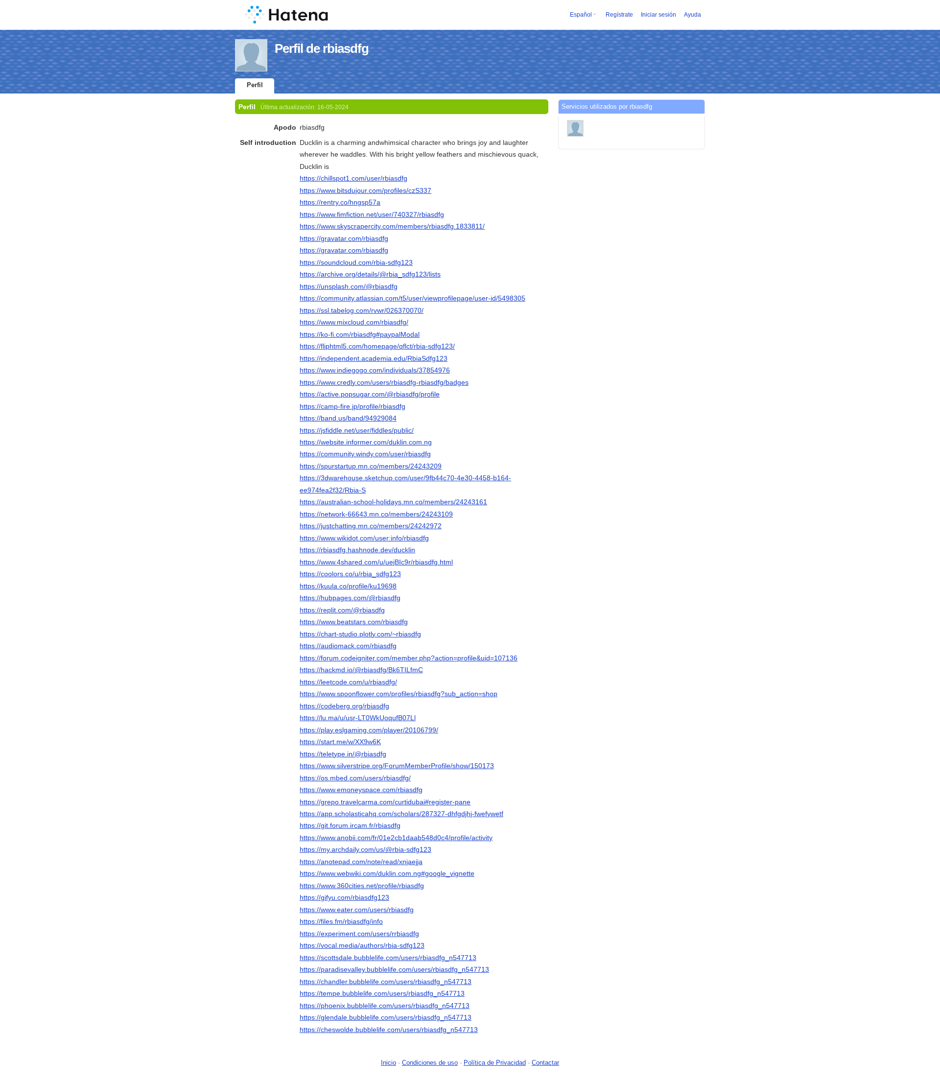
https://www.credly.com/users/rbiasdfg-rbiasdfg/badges (384, 382)
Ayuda (692, 14)
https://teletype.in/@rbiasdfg (343, 754)
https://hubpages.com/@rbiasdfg (350, 598)
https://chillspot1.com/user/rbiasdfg (353, 178)
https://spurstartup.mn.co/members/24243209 (371, 466)
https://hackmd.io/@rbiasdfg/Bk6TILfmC (361, 670)
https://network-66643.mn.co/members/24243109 (376, 514)
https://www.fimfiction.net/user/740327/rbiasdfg (372, 214)
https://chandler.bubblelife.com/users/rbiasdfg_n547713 (385, 982)
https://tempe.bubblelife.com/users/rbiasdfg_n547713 (382, 993)
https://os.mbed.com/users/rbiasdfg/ (355, 778)
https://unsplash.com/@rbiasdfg (349, 286)
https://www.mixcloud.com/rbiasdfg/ (354, 322)
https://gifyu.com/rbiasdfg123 (344, 897)
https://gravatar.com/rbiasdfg (344, 238)
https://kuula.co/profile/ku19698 (348, 586)
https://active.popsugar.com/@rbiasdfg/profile (370, 394)
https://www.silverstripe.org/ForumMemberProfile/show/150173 (397, 766)
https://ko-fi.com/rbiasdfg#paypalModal (360, 334)
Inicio (388, 1062)
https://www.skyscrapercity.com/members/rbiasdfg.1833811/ (392, 226)
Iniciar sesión (658, 14)
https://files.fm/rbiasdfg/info (341, 921)
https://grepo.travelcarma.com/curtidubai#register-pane (385, 802)
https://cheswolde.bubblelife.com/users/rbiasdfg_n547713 (389, 1029)
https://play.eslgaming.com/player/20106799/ (369, 730)
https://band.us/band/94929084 (348, 418)
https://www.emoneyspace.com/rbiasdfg (361, 790)
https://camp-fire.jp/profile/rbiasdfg (352, 406)
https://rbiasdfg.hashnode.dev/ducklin (357, 550)
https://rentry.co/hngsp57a (340, 202)
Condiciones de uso (430, 1062)
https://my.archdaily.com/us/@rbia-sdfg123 (365, 849)
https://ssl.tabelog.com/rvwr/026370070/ (361, 310)
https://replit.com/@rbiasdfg (342, 610)
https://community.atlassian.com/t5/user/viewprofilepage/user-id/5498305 (412, 298)
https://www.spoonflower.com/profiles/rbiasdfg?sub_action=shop (398, 694)
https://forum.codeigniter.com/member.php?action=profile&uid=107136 (408, 658)
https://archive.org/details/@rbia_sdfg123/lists (370, 274)
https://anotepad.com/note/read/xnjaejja (361, 862)
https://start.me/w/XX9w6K (340, 742)
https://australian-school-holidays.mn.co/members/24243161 (393, 502)
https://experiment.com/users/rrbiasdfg (359, 934)
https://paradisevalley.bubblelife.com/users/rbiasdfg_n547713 (394, 969)
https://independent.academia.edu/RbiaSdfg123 (373, 358)
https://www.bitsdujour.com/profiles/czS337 (365, 190)
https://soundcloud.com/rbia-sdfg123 (356, 262)
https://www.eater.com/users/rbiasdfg (357, 910)
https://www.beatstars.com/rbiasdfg (354, 622)
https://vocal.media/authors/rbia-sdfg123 (362, 945)
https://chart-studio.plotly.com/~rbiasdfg (360, 634)
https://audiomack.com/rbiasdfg (348, 646)
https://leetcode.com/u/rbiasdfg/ (348, 682)
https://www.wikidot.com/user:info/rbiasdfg (364, 538)
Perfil (255, 85)
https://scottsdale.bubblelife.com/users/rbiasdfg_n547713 (388, 958)
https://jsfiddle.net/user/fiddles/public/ (357, 430)
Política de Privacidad (495, 1062)
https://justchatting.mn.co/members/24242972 (371, 526)
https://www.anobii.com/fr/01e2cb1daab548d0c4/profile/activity (396, 838)
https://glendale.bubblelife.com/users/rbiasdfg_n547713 (385, 1017)
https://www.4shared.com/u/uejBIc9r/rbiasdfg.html (376, 562)
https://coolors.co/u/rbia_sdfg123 (350, 574)
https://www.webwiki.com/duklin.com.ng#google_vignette (387, 873)
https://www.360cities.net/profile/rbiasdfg (362, 886)
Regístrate (619, 14)
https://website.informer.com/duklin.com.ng (366, 442)
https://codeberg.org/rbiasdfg (344, 706)
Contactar (545, 1062)
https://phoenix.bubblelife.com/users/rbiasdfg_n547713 (385, 1006)
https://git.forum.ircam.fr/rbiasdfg (350, 825)
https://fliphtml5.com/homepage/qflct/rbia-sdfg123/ (377, 346)
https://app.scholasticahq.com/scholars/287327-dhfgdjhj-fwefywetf (401, 814)
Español (581, 14)
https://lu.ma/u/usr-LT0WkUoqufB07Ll (358, 718)
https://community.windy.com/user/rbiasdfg (365, 454)
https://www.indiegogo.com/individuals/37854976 (375, 370)
